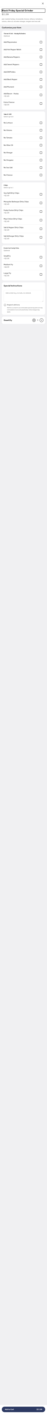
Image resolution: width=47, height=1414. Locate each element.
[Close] (43, 3)
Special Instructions (13, 285)
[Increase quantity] (41, 320)
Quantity (8, 320)
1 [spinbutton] (37, 320)
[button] (23, 1409)
